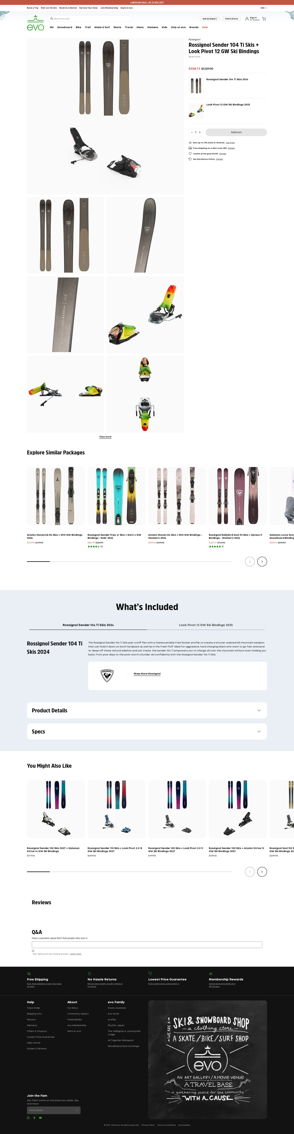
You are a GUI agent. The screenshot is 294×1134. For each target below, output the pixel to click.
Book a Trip (32, 8)
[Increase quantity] (200, 132)
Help (30, 1002)
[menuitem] (51, 27)
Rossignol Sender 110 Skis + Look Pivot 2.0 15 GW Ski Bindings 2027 (115, 850)
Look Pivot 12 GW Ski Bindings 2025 (228, 105)
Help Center (34, 1043)
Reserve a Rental (68, 8)
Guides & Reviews (37, 1049)
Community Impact (78, 1014)
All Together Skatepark (121, 1040)
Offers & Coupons (37, 1031)
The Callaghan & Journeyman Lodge (124, 1033)
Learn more (75, 954)
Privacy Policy (148, 1125)
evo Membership (76, 1025)
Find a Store (231, 19)
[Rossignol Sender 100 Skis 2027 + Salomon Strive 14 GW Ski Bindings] (56, 809)
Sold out (236, 132)
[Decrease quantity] (192, 132)
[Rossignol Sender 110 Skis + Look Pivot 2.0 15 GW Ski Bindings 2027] (117, 809)
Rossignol (194, 40)
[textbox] (147, 944)
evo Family (116, 1002)
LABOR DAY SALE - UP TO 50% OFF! (147, 2)
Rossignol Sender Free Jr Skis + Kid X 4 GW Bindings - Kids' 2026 (114, 536)
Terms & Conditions (166, 1125)
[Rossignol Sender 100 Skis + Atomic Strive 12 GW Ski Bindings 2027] (238, 809)
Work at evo (74, 1031)
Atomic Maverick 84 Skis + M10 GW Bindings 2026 (54, 536)
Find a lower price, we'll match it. (163, 984)
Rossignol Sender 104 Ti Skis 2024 (227, 79)
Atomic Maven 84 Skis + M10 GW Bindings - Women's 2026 (175, 536)
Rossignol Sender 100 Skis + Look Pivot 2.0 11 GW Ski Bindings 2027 (175, 850)
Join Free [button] (230, 143)
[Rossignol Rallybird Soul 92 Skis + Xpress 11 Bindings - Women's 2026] (238, 496)
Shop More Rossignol (147, 674)
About (72, 1002)
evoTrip (112, 1020)
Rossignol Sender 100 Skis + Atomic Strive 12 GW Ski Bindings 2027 (236, 850)
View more (105, 437)
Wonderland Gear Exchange (123, 1046)
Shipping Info (34, 1014)
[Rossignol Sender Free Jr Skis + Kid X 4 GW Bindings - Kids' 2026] (117, 496)
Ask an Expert (210, 19)
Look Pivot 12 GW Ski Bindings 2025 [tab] (206, 625)
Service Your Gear (88, 8)
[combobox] (89, 19)
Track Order (33, 1008)
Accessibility (184, 1125)
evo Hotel (113, 1014)
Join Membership (109, 8)
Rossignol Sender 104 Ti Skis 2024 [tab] (88, 625)
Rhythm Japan (116, 1025)
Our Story (72, 1008)
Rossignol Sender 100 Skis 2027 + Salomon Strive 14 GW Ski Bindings (53, 850)
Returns (31, 1020)
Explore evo (127, 8)
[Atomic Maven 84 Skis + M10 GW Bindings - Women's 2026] (177, 496)
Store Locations (117, 1008)
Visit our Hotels (49, 8)
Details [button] (231, 148)
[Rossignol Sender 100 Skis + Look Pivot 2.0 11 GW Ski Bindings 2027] (177, 809)
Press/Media (74, 1020)
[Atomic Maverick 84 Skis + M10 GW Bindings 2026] (56, 496)
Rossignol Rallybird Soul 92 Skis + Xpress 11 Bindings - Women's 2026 (235, 536)
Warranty (32, 1025)
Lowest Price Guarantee (41, 1037)
